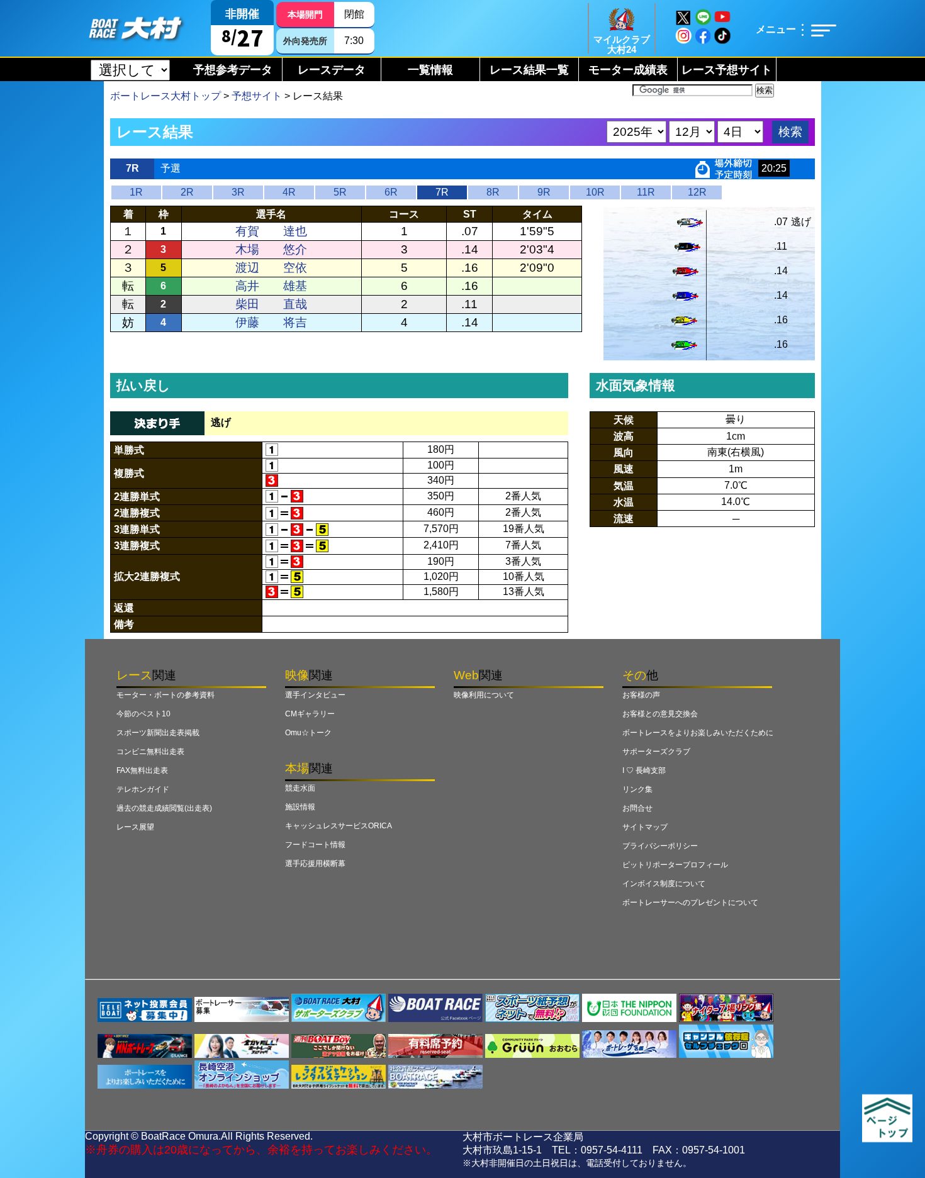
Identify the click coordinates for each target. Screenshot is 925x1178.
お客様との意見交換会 (660, 713)
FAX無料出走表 (142, 770)
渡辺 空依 (271, 267)
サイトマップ (645, 827)
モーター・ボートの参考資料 (165, 695)
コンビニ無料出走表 (150, 751)
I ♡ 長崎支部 (644, 770)
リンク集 (637, 789)
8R (493, 192)
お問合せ (637, 808)
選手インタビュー (315, 695)
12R (697, 192)
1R (136, 192)
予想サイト (257, 96)
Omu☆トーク (308, 732)
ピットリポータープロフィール (675, 864)
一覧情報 (430, 70)
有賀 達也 (271, 231)
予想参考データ (232, 70)
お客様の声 (641, 695)
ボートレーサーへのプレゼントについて (690, 902)
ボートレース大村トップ (165, 96)
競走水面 (300, 788)
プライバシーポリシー (660, 846)
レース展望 (135, 827)
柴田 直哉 (271, 304)
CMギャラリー (310, 713)
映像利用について (484, 695)
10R (595, 192)
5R (340, 192)
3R (238, 192)
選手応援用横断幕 (315, 863)
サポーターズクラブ (656, 751)
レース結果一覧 (529, 70)
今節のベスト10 (143, 713)
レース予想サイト (726, 70)
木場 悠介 (271, 249)
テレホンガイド (142, 789)
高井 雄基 (271, 285)
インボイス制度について (663, 883)
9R (544, 192)
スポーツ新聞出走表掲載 (157, 732)
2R (187, 192)
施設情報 (300, 807)
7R (442, 192)
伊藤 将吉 (271, 322)
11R (646, 192)
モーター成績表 (628, 70)
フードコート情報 (315, 844)
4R (289, 192)
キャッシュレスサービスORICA (338, 825)
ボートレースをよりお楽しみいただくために (697, 732)
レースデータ (332, 70)
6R (391, 192)
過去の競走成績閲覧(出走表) (164, 808)
